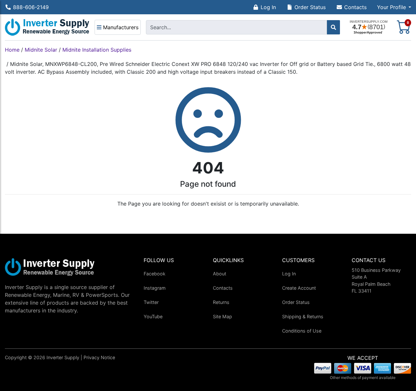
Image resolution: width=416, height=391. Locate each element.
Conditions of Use (301, 331)
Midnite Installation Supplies (96, 49)
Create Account (299, 288)
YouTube (153, 316)
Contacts (355, 7)
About (219, 273)
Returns (221, 302)
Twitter (151, 302)
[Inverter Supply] (47, 27)
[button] (394, 7)
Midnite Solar (41, 49)
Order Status (310, 7)
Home (12, 49)
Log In (268, 7)
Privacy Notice (99, 357)
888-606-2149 (31, 7)
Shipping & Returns (302, 316)
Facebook (154, 273)
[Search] (333, 27)
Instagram (155, 288)
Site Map (222, 316)
